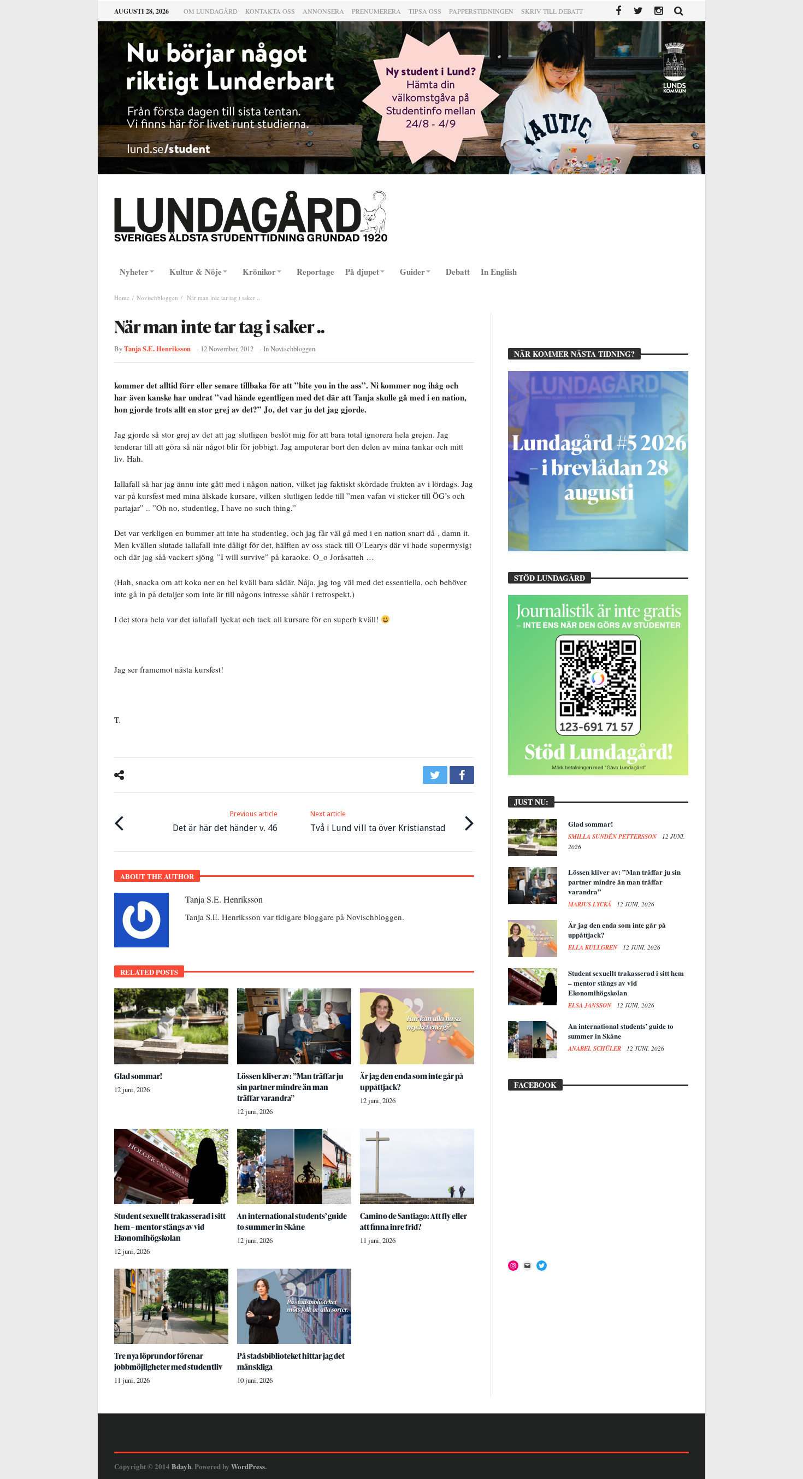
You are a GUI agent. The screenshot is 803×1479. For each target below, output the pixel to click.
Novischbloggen (157, 297)
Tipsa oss (425, 11)
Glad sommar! (138, 1076)
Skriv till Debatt (552, 11)
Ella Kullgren (593, 947)
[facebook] (462, 775)
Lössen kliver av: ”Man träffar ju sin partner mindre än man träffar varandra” (290, 1087)
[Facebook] (618, 11)
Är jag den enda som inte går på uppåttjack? (617, 930)
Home (121, 297)
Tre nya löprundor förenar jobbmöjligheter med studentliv (168, 1361)
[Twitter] (638, 11)
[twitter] (435, 775)
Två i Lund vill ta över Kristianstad (378, 821)
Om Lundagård (211, 11)
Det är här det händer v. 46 (225, 821)
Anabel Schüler (595, 1048)
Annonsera (323, 11)
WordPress (248, 1466)
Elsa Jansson (590, 1005)
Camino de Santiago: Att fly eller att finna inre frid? (413, 1221)
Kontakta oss (270, 11)
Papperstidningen (481, 11)
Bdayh (181, 1466)
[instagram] (658, 11)
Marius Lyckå (590, 904)
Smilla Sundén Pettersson (613, 836)
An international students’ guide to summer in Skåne (292, 1221)
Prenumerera (376, 11)
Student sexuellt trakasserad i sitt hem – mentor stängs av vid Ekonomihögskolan (170, 1227)
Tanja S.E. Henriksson (157, 348)
